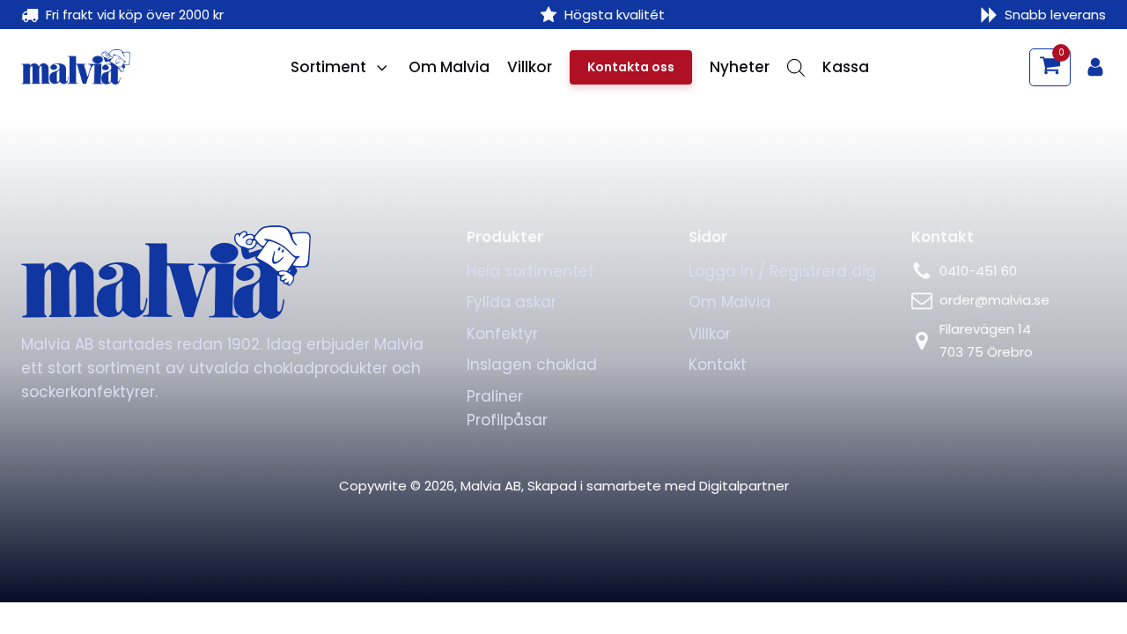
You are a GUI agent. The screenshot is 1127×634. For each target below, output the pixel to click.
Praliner (495, 396)
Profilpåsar (507, 420)
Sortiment (328, 66)
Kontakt (718, 364)
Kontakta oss (630, 67)
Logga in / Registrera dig (782, 271)
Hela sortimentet (530, 271)
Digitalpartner (744, 485)
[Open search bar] (796, 68)
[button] (1050, 66)
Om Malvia (449, 66)
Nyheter (740, 66)
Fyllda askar (511, 302)
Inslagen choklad (532, 364)
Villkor (529, 66)
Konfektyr (502, 333)
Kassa (845, 66)
